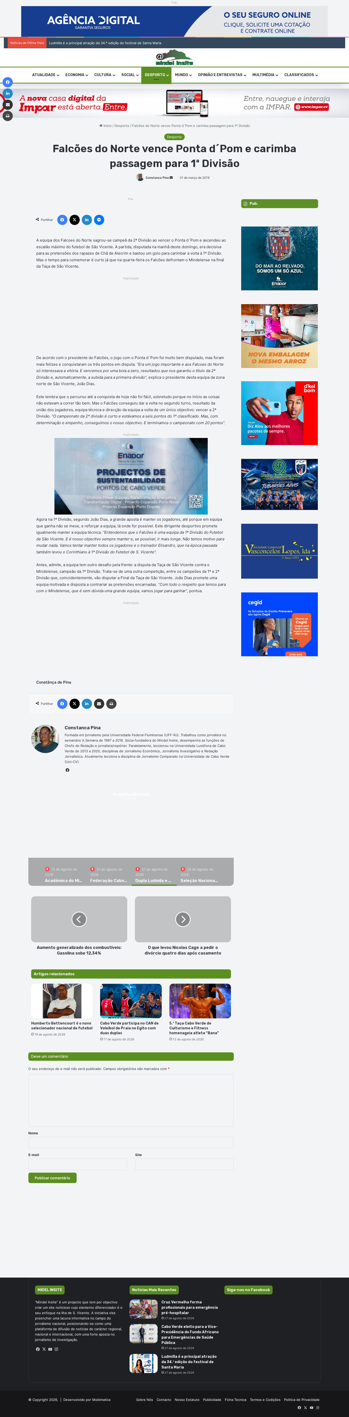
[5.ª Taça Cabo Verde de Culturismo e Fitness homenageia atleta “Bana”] (200, 1001)
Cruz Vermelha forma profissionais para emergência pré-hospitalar (189, 1307)
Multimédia (263, 75)
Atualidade (43, 75)
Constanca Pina (157, 178)
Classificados (299, 75)
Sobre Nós (144, 1400)
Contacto (164, 1400)
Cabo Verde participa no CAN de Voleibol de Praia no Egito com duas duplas (129, 1028)
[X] (44, 1349)
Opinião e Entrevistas (220, 75)
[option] (63, 872)
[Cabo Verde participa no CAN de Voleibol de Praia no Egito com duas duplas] (131, 1001)
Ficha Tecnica (235, 1400)
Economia (74, 75)
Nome (33, 1133)
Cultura (102, 75)
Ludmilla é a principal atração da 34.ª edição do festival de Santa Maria (105, 43)
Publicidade (212, 1400)
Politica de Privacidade (302, 1400)
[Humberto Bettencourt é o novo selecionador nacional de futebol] (62, 1001)
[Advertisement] (131, 317)
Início (107, 126)
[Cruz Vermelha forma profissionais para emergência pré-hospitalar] (144, 1309)
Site (138, 1155)
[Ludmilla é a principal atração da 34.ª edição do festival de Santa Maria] (144, 1363)
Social (128, 75)
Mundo (181, 75)
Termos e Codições (265, 1400)
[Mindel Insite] (174, 57)
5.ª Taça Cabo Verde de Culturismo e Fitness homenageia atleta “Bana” (194, 1028)
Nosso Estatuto (187, 1400)
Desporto (155, 75)
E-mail (33, 1155)
